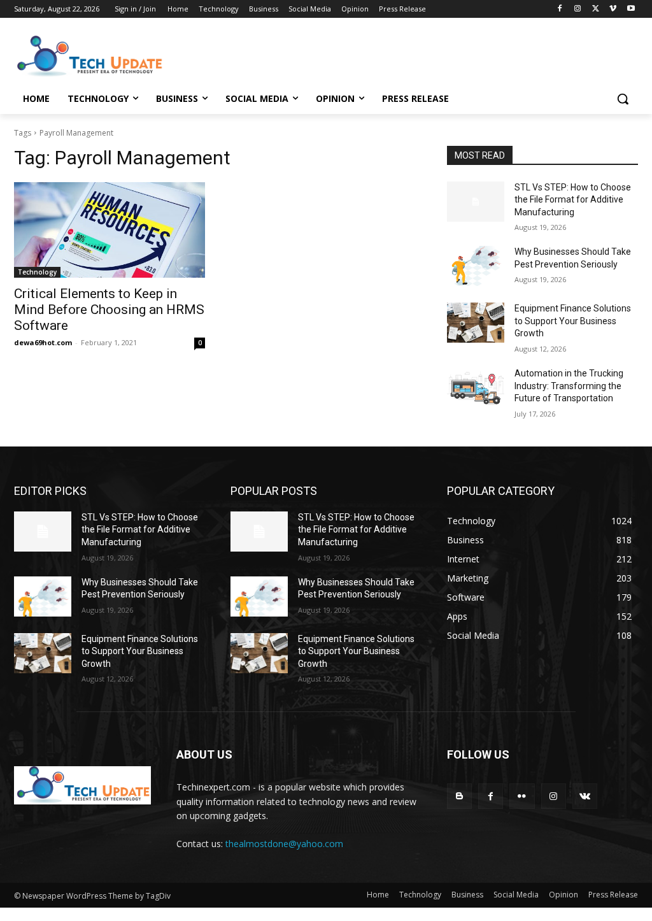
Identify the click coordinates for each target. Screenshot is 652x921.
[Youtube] (630, 9)
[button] (622, 98)
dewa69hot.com (43, 342)
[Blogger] (459, 795)
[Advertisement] (313, 55)
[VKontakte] (584, 795)
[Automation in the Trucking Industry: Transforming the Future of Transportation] (475, 388)
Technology (37, 272)
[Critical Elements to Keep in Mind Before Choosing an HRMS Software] (109, 230)
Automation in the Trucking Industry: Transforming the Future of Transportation (568, 385)
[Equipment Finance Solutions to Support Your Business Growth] (475, 323)
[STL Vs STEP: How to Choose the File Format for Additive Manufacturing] (475, 202)
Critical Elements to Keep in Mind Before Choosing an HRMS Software (109, 309)
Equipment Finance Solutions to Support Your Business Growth (572, 320)
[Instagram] (577, 9)
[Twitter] (595, 9)
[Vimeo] (613, 9)
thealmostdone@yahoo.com (284, 844)
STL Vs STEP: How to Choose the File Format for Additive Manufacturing (572, 199)
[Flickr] (521, 795)
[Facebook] (560, 9)
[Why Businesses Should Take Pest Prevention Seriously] (475, 266)
